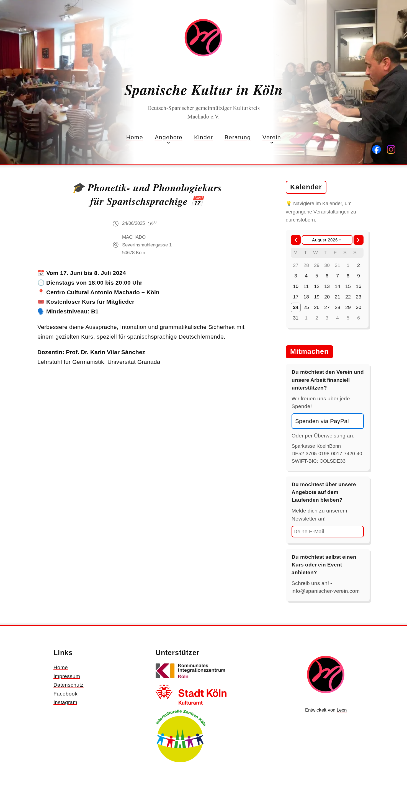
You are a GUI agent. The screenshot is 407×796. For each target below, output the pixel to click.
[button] (296, 240)
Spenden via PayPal (322, 421)
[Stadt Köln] (191, 705)
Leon (342, 710)
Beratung (238, 137)
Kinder (203, 137)
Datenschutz (68, 685)
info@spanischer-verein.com (326, 591)
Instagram (65, 702)
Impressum (66, 676)
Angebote (168, 137)
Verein (271, 137)
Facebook (65, 694)
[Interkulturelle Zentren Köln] (180, 763)
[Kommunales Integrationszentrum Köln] (191, 679)
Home (134, 137)
